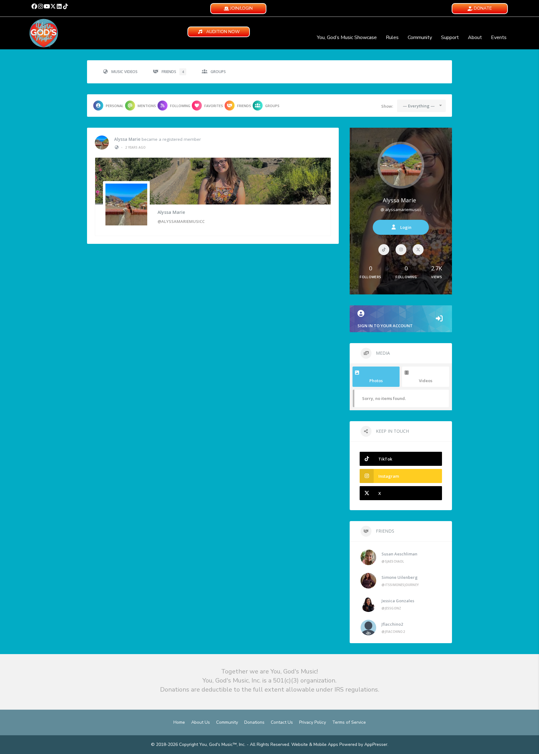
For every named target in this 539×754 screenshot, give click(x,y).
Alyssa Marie (127, 139)
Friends (173, 71)
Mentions (147, 105)
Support (450, 37)
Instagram (388, 476)
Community (420, 37)
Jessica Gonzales (397, 601)
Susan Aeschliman (399, 554)
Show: (387, 106)
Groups (218, 71)
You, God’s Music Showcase (347, 37)
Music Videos (124, 71)
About (475, 37)
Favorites (213, 105)
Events (499, 37)
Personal (115, 105)
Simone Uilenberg (399, 577)
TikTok (385, 459)
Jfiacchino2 (392, 624)
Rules (392, 37)
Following (180, 105)
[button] (34, 6)
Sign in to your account (385, 325)
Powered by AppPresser (363, 744)
